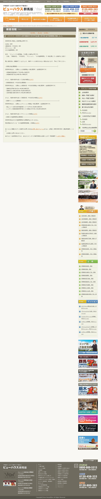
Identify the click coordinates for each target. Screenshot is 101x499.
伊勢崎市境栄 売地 (86, 269)
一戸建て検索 (41, 466)
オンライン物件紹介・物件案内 (45, 481)
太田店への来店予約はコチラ (88, 160)
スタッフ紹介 (88, 196)
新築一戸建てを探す (88, 95)
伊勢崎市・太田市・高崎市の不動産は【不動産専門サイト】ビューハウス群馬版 (17, 8)
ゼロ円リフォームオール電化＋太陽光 (46, 479)
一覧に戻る (39, 32)
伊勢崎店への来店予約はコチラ (88, 155)
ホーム (39, 464)
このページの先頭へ (90, 460)
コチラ (31, 79)
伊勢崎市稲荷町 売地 (86, 275)
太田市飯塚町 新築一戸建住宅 (89, 218)
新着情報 (60, 464)
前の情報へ (33, 32)
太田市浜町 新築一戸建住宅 (88, 215)
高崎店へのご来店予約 (62, 477)
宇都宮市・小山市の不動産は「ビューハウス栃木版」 (88, 375)
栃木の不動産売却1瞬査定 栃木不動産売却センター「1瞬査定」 (88, 389)
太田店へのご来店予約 (62, 475)
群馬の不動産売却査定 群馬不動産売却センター (88, 361)
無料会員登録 (88, 14)
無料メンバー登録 (42, 471)
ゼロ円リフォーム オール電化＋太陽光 (89, 19)
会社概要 (60, 466)
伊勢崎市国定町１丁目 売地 (88, 281)
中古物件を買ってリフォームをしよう (73, 19)
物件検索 (10, 19)
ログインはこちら (88, 70)
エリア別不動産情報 (42, 485)
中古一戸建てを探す (88, 98)
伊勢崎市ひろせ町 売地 (87, 291)
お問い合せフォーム (38, 129)
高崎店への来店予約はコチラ (88, 164)
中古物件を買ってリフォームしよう (46, 477)
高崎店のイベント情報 (43, 490)
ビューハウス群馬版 (15, 466)
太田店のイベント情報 (43, 488)
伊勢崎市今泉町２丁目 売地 (88, 272)
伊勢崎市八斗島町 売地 (87, 287)
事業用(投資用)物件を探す (88, 104)
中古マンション (86, 112)
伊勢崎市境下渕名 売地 (87, 278)
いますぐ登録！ (61, 136)
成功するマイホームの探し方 (56, 19)
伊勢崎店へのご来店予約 (63, 473)
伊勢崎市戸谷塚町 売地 (87, 284)
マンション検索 (41, 468)
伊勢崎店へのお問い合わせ (63, 468)
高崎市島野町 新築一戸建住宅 (89, 230)
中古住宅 (84, 110)
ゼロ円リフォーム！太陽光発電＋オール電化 (88, 174)
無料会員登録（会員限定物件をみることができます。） (88, 79)
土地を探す (88, 92)
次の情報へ (46, 32)
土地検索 (40, 470)
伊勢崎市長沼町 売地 (86, 266)
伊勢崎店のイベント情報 (43, 486)
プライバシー (61, 486)
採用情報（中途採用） (62, 483)
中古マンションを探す (88, 101)
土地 (83, 121)
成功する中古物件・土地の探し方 (88, 184)
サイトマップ (61, 485)
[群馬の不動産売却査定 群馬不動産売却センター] (9, 485)
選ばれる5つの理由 (39, 19)
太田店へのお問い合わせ (63, 470)
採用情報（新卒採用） (62, 481)
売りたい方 (25, 19)
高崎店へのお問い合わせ (63, 471)
